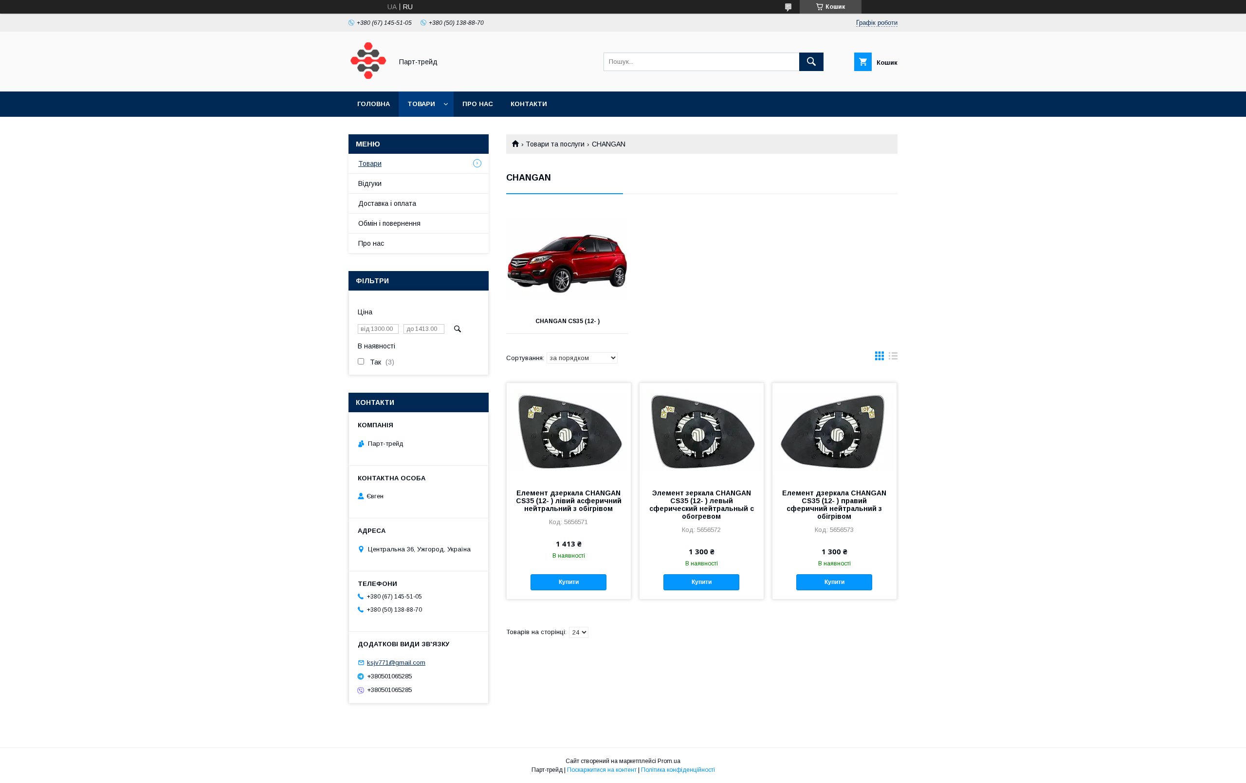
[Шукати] (811, 62)
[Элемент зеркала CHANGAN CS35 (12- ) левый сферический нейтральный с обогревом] (702, 431)
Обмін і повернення (389, 223)
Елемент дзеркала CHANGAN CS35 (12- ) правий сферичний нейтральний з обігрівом (834, 504)
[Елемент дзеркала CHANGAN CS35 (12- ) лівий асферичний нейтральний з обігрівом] (569, 431)
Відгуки (370, 183)
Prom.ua (669, 761)
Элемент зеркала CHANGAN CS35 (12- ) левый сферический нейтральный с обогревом (701, 504)
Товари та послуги (555, 144)
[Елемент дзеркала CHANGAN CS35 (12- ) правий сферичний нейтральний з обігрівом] (834, 431)
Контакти (529, 104)
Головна (373, 104)
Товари (421, 104)
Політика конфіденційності (678, 769)
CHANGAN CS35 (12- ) (567, 321)
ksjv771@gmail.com (396, 662)
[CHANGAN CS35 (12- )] (567, 260)
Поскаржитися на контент (602, 769)
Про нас (477, 104)
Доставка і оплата (387, 203)
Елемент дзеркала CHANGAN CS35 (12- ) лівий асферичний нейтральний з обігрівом (569, 500)
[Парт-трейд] (367, 79)
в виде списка (893, 358)
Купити (569, 582)
